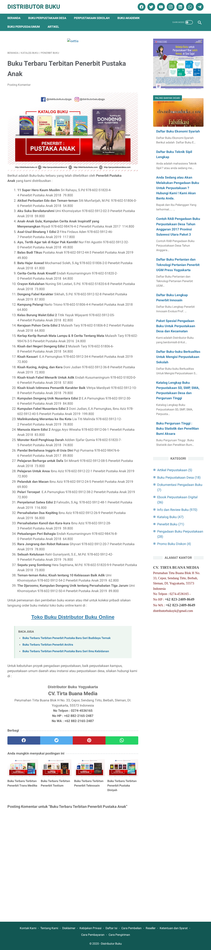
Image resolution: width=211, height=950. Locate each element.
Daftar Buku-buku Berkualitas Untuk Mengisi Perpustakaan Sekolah (178, 357)
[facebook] (141, 6)
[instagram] (170, 6)
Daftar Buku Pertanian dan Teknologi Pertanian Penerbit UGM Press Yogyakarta (177, 264)
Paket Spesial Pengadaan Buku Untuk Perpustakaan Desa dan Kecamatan (175, 326)
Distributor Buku (33, 6)
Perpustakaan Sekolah (92, 18)
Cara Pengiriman (119, 934)
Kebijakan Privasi (90, 928)
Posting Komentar (19, 84)
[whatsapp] (189, 6)
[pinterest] (89, 740)
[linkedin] (179, 6)
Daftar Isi (111, 928)
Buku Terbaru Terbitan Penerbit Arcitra (47, 644)
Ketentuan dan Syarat (174, 928)
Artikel (53, 26)
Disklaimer (68, 928)
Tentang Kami (49, 928)
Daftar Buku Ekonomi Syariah (178, 131)
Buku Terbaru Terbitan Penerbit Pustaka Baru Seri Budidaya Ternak (66, 638)
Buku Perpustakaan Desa (47, 18)
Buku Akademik (128, 18)
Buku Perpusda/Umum (23, 26)
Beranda (13, 18)
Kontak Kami (28, 928)
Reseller (151, 928)
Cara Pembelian (131, 928)
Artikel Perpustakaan (174, 470)
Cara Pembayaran (92, 934)
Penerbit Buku (170, 524)
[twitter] (150, 6)
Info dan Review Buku (177, 510)
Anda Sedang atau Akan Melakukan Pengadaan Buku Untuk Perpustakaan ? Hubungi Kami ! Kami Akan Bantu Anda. (177, 187)
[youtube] (160, 6)
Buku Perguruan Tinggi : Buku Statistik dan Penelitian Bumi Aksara (177, 428)
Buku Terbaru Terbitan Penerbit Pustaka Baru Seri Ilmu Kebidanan (65, 651)
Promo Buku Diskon (174, 544)
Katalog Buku (170, 517)
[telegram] (199, 6)
